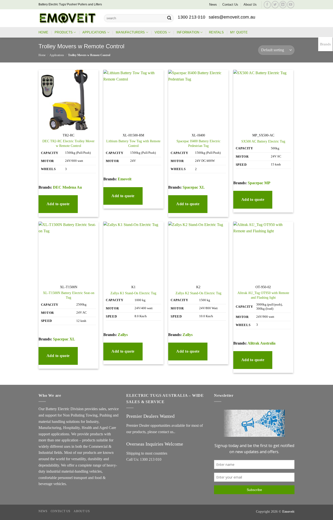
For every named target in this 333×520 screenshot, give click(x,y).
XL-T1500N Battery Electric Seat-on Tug (68, 295)
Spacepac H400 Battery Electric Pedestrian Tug (198, 143)
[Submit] (169, 18)
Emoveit (124, 179)
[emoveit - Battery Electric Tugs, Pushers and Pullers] (68, 18)
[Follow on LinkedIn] (282, 4)
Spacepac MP (259, 183)
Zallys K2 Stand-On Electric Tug (198, 293)
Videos (161, 32)
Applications (94, 32)
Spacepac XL (194, 187)
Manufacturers (130, 32)
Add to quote (58, 204)
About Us (250, 4)
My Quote (239, 32)
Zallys (123, 335)
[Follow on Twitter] (275, 4)
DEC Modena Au (67, 187)
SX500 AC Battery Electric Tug (263, 141)
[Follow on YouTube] (290, 4)
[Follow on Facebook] (267, 4)
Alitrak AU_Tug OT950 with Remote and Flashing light (263, 295)
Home (43, 32)
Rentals (216, 32)
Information (188, 32)
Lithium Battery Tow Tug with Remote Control (133, 143)
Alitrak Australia (261, 343)
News (213, 4)
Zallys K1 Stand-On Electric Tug (133, 293)
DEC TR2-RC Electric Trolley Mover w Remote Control (68, 143)
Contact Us (230, 4)
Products (64, 32)
